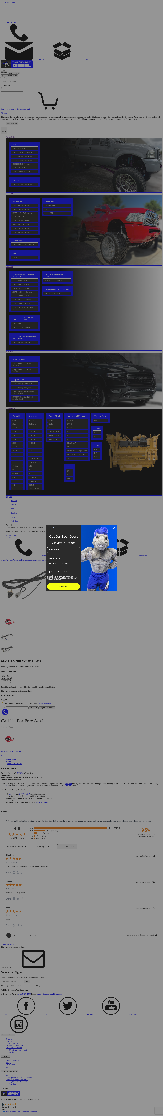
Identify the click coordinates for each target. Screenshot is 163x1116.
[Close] (114, 528)
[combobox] (52, 563)
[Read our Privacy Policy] (78, 575)
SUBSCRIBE (64, 586)
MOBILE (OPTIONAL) (53, 558)
